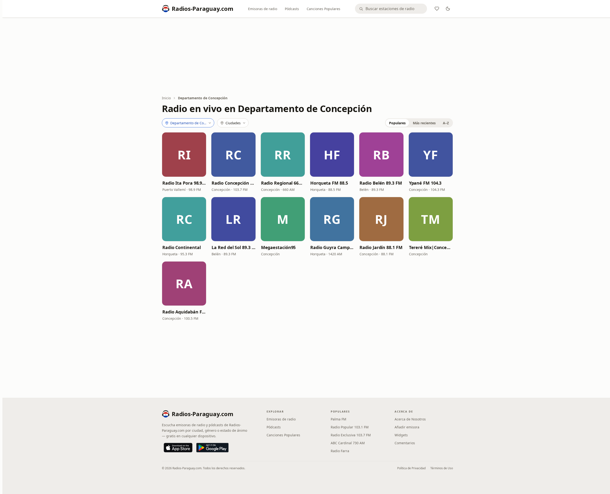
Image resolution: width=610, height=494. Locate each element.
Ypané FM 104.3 (425, 183)
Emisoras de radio (262, 8)
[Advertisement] (307, 57)
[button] (184, 154)
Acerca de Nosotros (410, 419)
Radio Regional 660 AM (283, 183)
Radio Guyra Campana (332, 247)
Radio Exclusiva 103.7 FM (351, 435)
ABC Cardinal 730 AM (348, 443)
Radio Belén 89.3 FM (381, 183)
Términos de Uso (441, 468)
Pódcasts (292, 8)
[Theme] (448, 9)
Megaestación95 (278, 247)
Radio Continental (181, 247)
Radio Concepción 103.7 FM (233, 183)
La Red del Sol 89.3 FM (233, 247)
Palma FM (338, 419)
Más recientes (424, 123)
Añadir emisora (407, 427)
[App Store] (178, 447)
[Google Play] (212, 447)
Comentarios (405, 443)
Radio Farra (340, 451)
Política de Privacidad (411, 468)
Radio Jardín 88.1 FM (381, 247)
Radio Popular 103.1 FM (350, 427)
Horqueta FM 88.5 (329, 183)
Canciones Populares (323, 8)
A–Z (446, 123)
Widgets (401, 435)
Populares (397, 123)
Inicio (166, 98)
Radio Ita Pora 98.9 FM (184, 183)
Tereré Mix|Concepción (430, 247)
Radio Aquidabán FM (184, 312)
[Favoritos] (437, 9)
